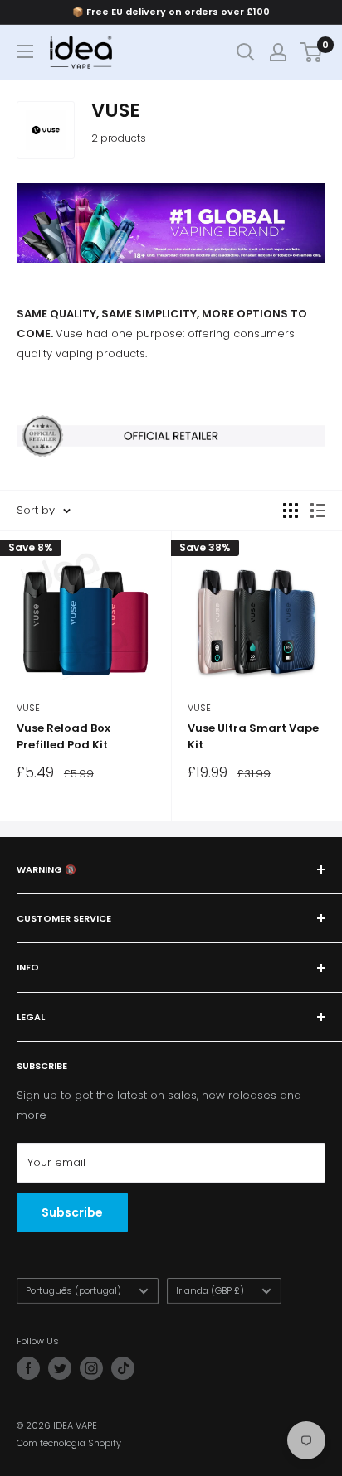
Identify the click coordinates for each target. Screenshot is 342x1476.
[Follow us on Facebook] (28, 1368)
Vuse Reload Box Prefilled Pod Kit (63, 736)
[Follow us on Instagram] (91, 1368)
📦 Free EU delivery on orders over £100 (171, 11)
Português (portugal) (73, 1290)
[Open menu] (25, 51)
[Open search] (246, 52)
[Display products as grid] (290, 510)
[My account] (278, 52)
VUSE (28, 707)
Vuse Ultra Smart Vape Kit (253, 736)
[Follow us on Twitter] (59, 1368)
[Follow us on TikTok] (122, 1368)
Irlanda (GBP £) (210, 1290)
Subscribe (72, 1212)
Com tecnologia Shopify (69, 1442)
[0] (311, 52)
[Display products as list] (317, 510)
